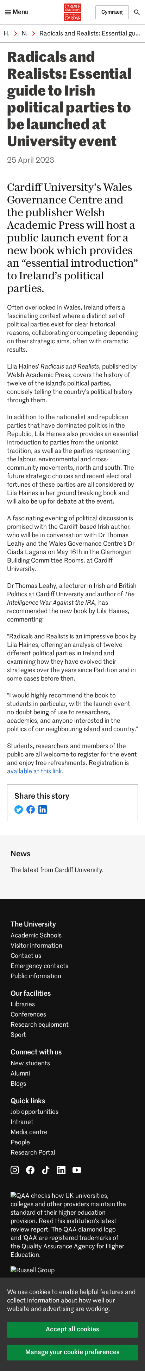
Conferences (28, 1015)
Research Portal (33, 1153)
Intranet (22, 1122)
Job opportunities (34, 1112)
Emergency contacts (39, 966)
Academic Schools (36, 936)
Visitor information (36, 946)
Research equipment (40, 1025)
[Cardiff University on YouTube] (76, 1170)
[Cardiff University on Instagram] (15, 1170)
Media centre (29, 1132)
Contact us (26, 956)
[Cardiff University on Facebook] (30, 1170)
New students (30, 1063)
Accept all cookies (72, 1329)
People (20, 1142)
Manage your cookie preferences (72, 1352)
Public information (36, 976)
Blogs (18, 1084)
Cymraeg (112, 12)
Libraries (23, 1004)
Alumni (20, 1074)
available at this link (34, 771)
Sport (18, 1035)
